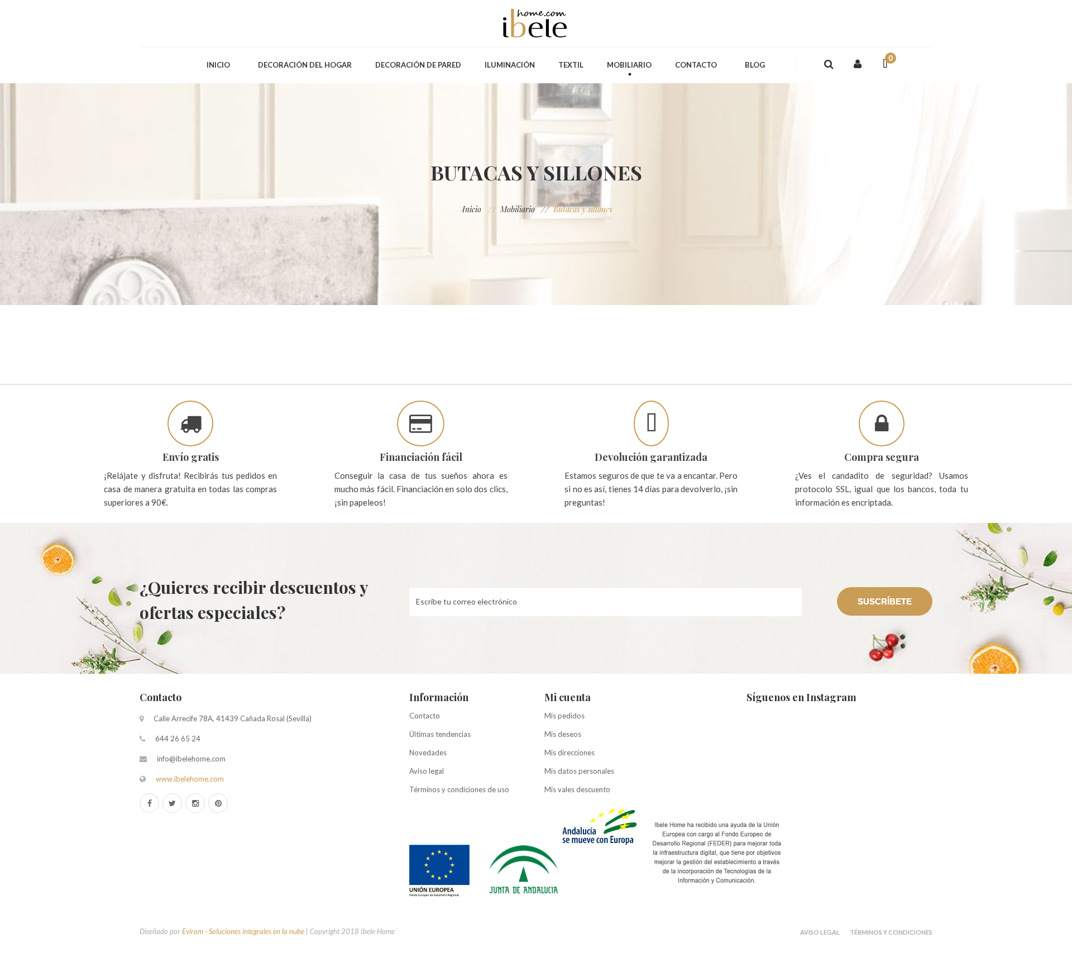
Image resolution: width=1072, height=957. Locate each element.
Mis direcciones (569, 752)
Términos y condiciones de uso (459, 789)
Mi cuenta (567, 697)
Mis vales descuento (577, 789)
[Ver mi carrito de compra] (880, 64)
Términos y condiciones (891, 932)
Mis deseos (562, 734)
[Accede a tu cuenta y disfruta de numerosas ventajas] (858, 64)
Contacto (160, 697)
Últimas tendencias (440, 734)
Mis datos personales (579, 770)
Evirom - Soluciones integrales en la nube (243, 931)
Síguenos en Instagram (801, 697)
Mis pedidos (564, 715)
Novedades (428, 752)
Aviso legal (426, 770)
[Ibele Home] (536, 23)
